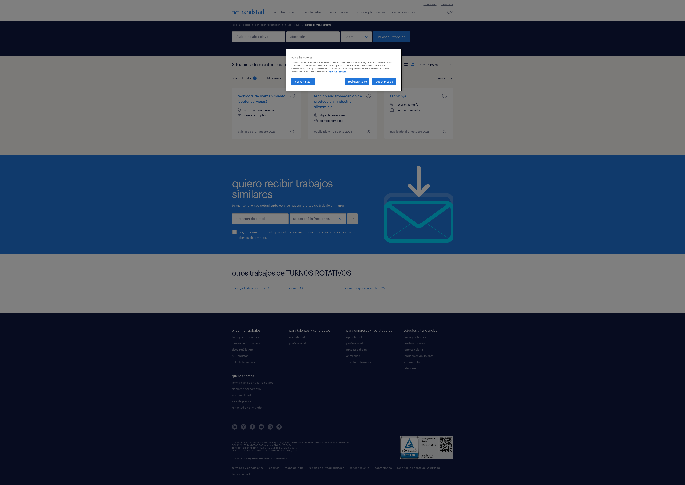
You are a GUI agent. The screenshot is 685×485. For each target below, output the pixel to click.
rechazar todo (357, 81)
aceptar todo (384, 81)
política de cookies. (338, 71)
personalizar (303, 81)
